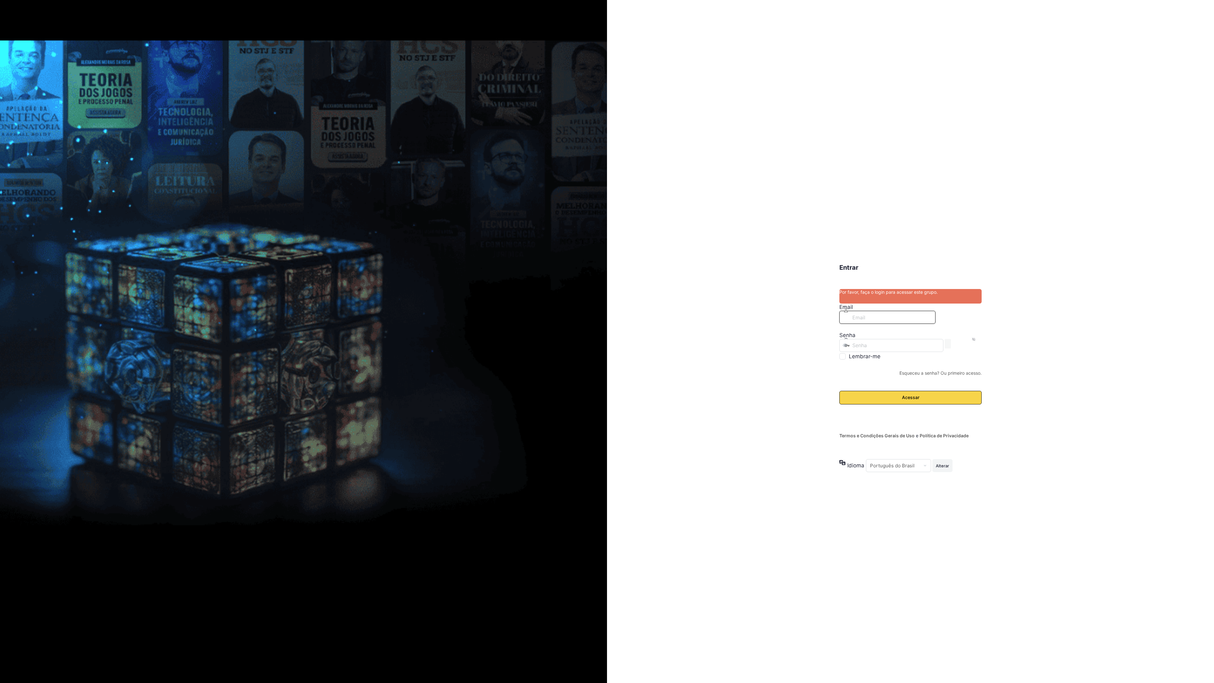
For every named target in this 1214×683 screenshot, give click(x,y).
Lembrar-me (864, 356)
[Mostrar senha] (948, 343)
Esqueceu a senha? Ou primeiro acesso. (940, 373)
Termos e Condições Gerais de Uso (877, 435)
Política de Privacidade (944, 435)
